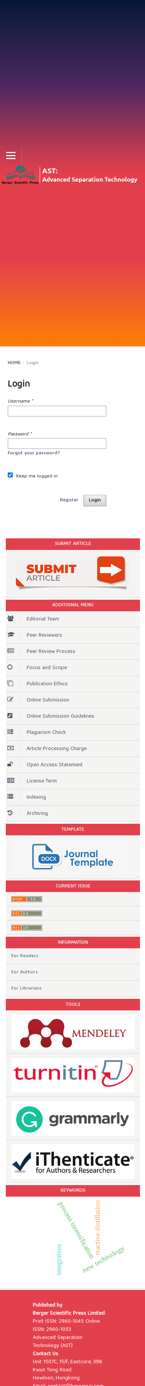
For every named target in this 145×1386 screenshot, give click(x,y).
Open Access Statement (55, 765)
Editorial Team (43, 619)
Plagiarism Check (46, 732)
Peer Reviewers (44, 635)
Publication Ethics (47, 684)
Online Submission (48, 700)
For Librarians (26, 988)
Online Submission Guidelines (60, 716)
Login (95, 500)
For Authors (24, 972)
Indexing (36, 797)
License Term (42, 781)
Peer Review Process (51, 651)
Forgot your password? (34, 453)
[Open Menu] (11, 155)
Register (69, 500)
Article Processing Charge (57, 749)
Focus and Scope (47, 668)
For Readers (24, 956)
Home (14, 363)
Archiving (37, 813)
